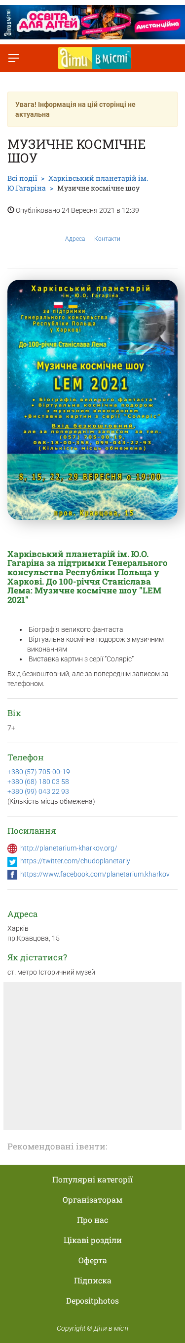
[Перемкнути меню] (14, 58)
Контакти (107, 238)
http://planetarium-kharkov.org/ (68, 848)
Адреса (75, 238)
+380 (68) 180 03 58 (38, 782)
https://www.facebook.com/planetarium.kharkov (95, 874)
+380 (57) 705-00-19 (38, 772)
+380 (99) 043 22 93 (38, 791)
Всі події (22, 178)
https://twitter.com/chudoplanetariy (75, 861)
